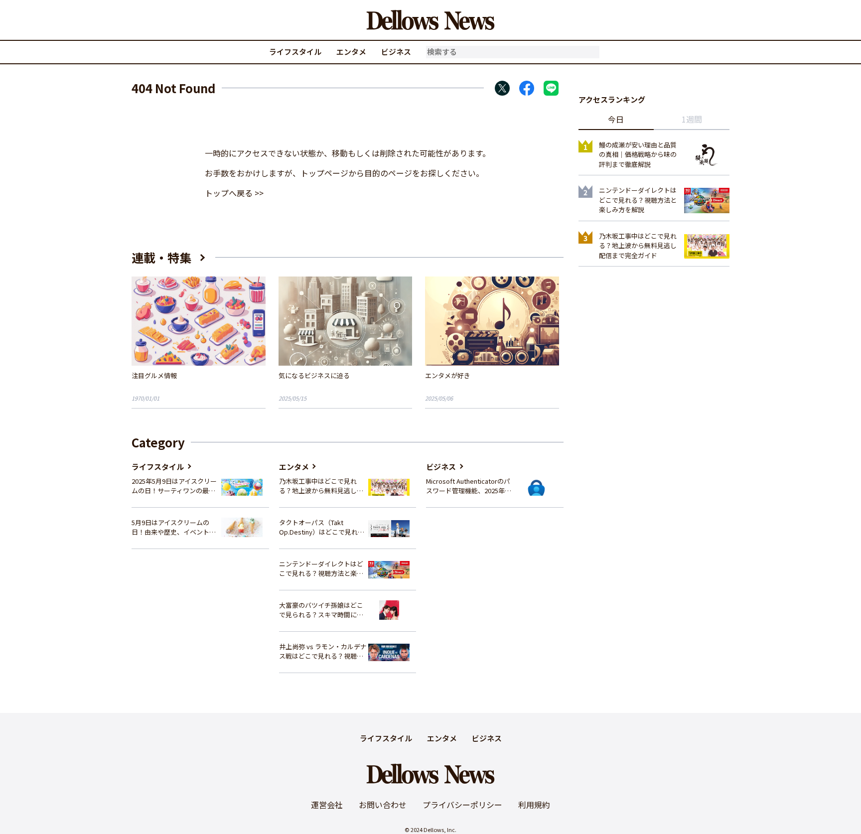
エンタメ (351, 51)
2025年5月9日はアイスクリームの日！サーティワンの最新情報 (174, 486)
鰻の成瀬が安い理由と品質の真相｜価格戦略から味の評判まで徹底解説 (638, 154)
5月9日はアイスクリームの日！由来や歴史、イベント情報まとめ (174, 527)
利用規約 (534, 805)
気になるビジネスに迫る (314, 375)
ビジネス (396, 51)
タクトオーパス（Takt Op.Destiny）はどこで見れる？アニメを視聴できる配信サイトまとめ (321, 527)
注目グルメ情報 (154, 375)
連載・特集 (161, 257)
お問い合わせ (383, 805)
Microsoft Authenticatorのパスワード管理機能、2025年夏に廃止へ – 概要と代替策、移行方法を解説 (468, 486)
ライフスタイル (295, 51)
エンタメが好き (447, 375)
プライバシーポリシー (462, 805)
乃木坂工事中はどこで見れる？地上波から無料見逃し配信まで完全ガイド (321, 486)
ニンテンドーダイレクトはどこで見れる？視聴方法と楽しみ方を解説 (321, 568)
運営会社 (327, 805)
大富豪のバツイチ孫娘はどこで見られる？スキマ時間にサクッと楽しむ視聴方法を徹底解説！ (321, 610)
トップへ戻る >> (234, 193)
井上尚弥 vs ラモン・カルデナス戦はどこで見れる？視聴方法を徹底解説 (323, 651)
